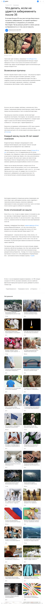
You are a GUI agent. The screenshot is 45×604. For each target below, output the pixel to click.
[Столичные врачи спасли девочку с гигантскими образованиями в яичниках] (32, 403)
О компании (6, 603)
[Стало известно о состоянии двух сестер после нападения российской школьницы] (13, 384)
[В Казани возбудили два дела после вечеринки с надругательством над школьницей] (13, 592)
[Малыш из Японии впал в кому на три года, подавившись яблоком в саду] (32, 516)
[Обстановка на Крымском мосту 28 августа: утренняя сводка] (32, 365)
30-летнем (8, 132)
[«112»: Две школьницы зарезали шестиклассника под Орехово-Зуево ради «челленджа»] (32, 327)
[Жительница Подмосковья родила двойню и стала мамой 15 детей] (13, 327)
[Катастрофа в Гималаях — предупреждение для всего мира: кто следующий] (13, 308)
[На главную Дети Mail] (6, 1)
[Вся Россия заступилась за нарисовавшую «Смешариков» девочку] (32, 592)
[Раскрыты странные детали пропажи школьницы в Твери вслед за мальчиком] (32, 308)
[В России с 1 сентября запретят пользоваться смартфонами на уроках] (13, 441)
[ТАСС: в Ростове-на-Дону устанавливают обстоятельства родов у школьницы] (13, 403)
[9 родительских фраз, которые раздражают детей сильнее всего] (32, 460)
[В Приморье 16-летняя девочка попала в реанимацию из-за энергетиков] (32, 441)
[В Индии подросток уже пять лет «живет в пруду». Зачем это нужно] (32, 554)
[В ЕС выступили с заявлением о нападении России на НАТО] (13, 422)
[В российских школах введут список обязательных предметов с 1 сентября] (13, 573)
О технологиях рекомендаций (35, 603)
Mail (2, 603)
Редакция (27, 603)
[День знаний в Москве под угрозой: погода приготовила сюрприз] (32, 422)
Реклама (9, 603)
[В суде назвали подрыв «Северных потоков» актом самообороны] (32, 479)
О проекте (23, 603)
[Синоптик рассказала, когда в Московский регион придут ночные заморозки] (13, 479)
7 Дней (32, 255)
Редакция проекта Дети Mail (15, 29)
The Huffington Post (31, 58)
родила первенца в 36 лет (31, 225)
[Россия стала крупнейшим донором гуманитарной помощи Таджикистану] (13, 516)
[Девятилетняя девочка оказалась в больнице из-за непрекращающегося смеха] (13, 460)
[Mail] (4, 1)
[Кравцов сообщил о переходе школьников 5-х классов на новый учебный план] (32, 573)
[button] (22, 43)
